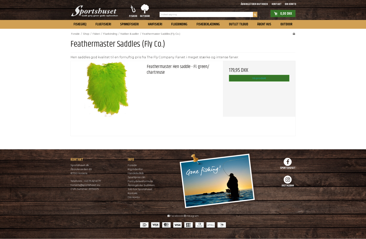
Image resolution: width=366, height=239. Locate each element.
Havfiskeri (155, 24)
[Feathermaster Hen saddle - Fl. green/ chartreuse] (107, 97)
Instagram (192, 215)
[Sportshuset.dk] (94, 10)
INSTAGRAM (288, 185)
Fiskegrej (80, 24)
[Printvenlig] (293, 33)
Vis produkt (259, 78)
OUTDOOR (286, 24)
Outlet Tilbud (238, 24)
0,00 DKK (286, 13)
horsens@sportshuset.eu (85, 184)
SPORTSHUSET (287, 168)
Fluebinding (179, 24)
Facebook (176, 215)
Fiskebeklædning (208, 24)
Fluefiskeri (103, 24)
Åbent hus (264, 24)
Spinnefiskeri (129, 24)
